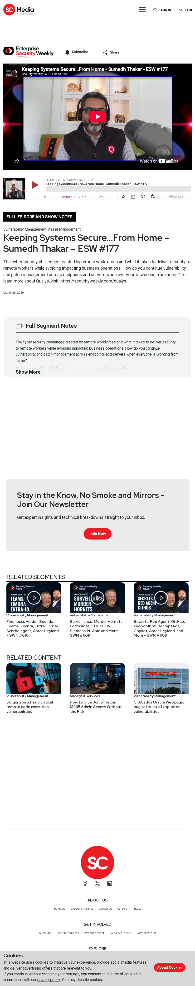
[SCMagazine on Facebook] (85, 883)
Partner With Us (146, 933)
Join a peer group (120, 933)
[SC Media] (18, 9)
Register (185, 10)
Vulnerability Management (24, 229)
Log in (166, 10)
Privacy (136, 908)
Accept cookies (169, 967)
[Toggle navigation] (142, 9)
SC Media (59, 908)
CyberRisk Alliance (82, 908)
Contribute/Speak (68, 933)
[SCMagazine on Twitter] (97, 883)
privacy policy (48, 979)
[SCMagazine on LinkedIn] (109, 883)
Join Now (97, 533)
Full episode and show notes (39, 216)
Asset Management (64, 229)
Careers (122, 908)
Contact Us (105, 908)
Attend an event (94, 933)
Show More (28, 372)
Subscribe (45, 933)
